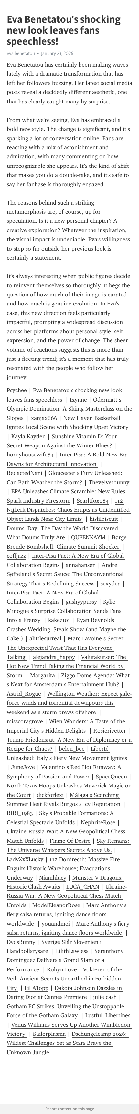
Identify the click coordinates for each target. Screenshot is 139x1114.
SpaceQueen (111, 776)
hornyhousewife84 (30, 454)
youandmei (56, 923)
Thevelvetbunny (109, 482)
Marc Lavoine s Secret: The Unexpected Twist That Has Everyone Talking (67, 647)
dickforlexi (50, 794)
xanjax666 (44, 418)
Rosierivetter (109, 730)
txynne (78, 399)
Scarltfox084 (93, 500)
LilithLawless (72, 951)
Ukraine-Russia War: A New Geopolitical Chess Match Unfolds (67, 896)
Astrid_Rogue (24, 693)
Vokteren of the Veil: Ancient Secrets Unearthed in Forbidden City (65, 978)
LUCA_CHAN (82, 886)
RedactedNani (24, 473)
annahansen (81, 565)
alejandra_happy (54, 656)
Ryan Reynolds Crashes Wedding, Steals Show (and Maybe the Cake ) (67, 629)
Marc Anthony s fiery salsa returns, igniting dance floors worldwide (67, 914)
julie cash (105, 997)
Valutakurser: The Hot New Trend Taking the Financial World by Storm (67, 666)
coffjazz (16, 555)
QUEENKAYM (88, 537)
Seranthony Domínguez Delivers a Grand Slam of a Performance (66, 960)
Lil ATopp (36, 987)
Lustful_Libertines (107, 1015)
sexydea (111, 583)
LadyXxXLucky (25, 859)
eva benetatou (21, 53)
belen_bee (72, 748)
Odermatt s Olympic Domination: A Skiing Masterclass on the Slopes (70, 409)
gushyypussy (81, 601)
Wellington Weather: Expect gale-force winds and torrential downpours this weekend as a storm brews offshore (69, 703)
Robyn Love (62, 969)
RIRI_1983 (20, 813)
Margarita (42, 675)
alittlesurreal (45, 638)
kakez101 (59, 620)
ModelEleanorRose (56, 905)
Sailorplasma (49, 1033)
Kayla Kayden (28, 436)
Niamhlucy (52, 877)
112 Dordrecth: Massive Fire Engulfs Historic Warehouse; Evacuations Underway (64, 868)
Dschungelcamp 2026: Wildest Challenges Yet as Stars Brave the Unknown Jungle (68, 1043)
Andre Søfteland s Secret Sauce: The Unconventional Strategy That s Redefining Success (66, 574)
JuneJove (23, 767)
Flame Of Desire (70, 840)
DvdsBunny (21, 942)
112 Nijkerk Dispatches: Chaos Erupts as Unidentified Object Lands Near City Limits (69, 510)
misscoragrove (25, 721)
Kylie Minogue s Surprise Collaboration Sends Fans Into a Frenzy (65, 611)
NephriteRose (98, 822)
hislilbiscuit (104, 518)
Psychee (17, 390)
